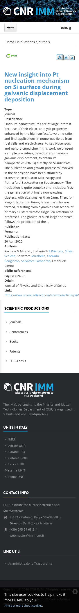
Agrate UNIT (17, 446)
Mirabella (38, 256)
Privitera (57, 251)
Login (64, 28)
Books (13, 341)
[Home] (39, 10)
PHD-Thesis (17, 361)
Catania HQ (16, 452)
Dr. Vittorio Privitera (31, 523)
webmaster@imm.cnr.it (26, 535)
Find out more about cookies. (23, 606)
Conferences (18, 332)
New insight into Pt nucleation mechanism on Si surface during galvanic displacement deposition (36, 86)
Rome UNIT (16, 477)
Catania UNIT (18, 458)
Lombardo (43, 261)
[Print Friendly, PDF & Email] (11, 55)
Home (9, 42)
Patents (14, 351)
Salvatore (28, 261)
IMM (11, 439)
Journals (44, 42)
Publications (26, 42)
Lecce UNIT (16, 464)
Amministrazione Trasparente (30, 563)
